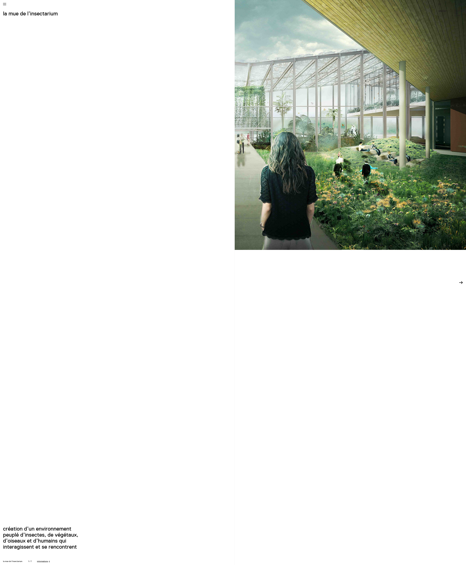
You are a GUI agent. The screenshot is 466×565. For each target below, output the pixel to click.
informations (42, 561)
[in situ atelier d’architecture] (451, 9)
